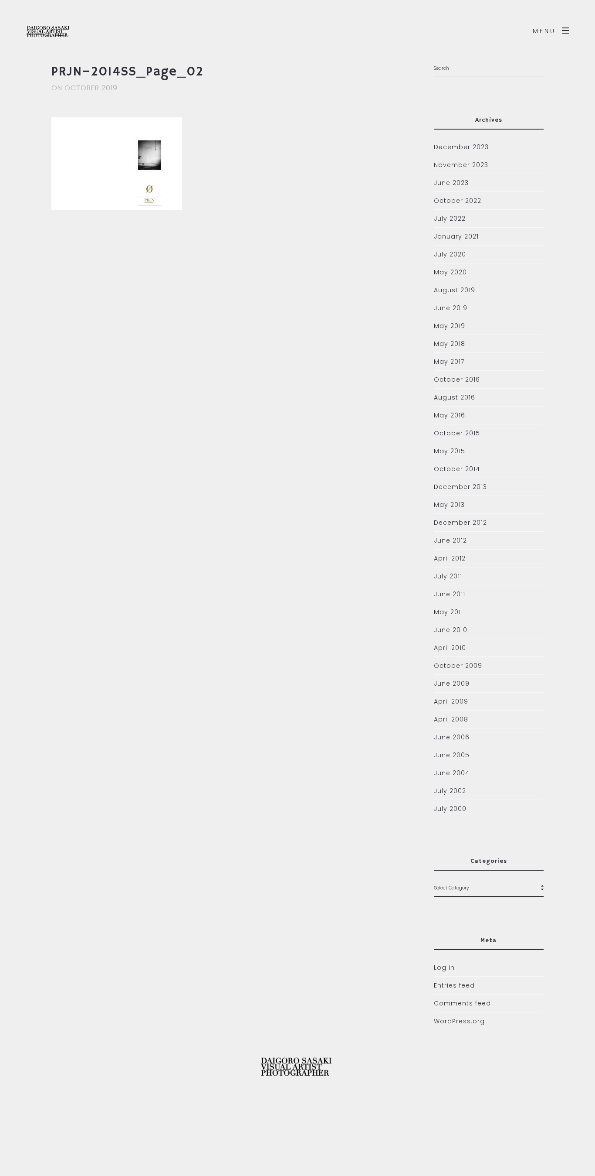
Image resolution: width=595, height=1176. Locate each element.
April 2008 (451, 719)
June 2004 (452, 773)
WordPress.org (459, 1021)
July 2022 (450, 218)
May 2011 (448, 612)
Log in (444, 967)
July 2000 (450, 808)
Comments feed (462, 1003)
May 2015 (449, 451)
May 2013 (449, 504)
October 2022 (457, 200)
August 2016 (454, 397)
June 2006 (452, 737)
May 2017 (449, 361)
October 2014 (457, 469)
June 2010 (450, 630)
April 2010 (450, 647)
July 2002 (450, 790)
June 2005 (452, 755)
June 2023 (451, 182)
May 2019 (449, 325)
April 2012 (450, 558)
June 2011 (449, 594)
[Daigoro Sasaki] (65, 30)
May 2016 (449, 415)
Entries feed (454, 985)
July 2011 (448, 576)
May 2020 (450, 272)
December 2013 (460, 486)
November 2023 (461, 165)
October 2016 (457, 379)
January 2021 (456, 236)
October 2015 (457, 433)
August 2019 (454, 290)
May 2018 (449, 343)
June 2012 (450, 540)
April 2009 (451, 701)
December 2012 (460, 522)
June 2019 (450, 308)
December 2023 (461, 147)
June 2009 (452, 683)
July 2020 (450, 254)
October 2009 (458, 665)
